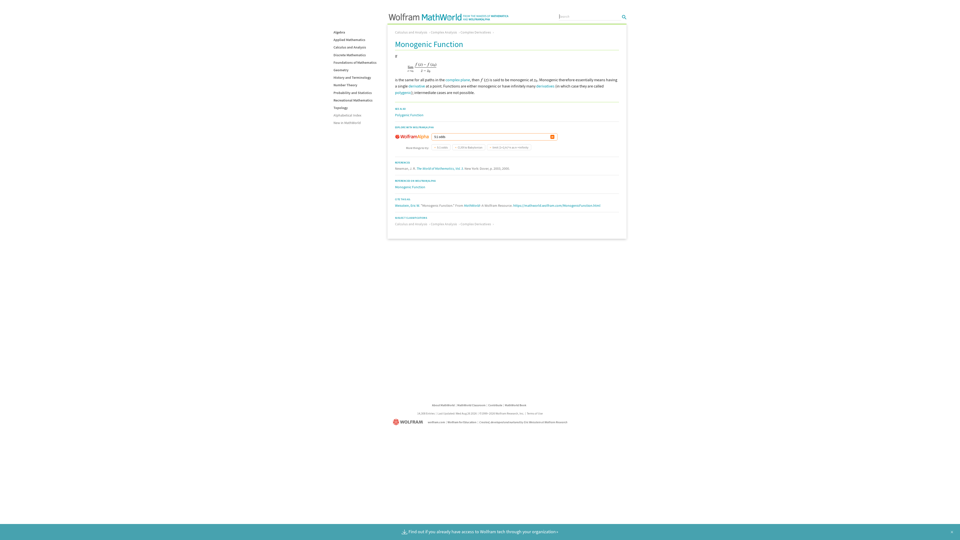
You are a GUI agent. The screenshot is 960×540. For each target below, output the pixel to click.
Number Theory (345, 85)
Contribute (495, 405)
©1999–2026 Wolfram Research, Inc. (501, 413)
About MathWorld (443, 405)
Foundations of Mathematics (355, 62)
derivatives (545, 86)
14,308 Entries (426, 413)
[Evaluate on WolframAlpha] (552, 136)
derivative (416, 86)
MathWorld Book (515, 405)
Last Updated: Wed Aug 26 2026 (457, 413)
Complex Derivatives (475, 32)
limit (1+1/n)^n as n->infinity (510, 147)
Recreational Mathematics (353, 100)
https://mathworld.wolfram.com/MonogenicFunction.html (556, 205)
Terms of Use (535, 413)
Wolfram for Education (462, 422)
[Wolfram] (409, 422)
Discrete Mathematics (350, 55)
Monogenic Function (410, 187)
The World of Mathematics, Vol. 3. (440, 168)
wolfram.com (436, 422)
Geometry (341, 70)
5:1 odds (442, 147)
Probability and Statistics (353, 92)
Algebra (339, 32)
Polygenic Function (409, 115)
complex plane (458, 79)
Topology (341, 108)
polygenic (403, 92)
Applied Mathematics (349, 40)
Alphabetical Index (347, 115)
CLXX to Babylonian (470, 147)
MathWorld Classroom (471, 405)
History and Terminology (352, 77)
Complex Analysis (444, 32)
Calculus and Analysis (350, 47)
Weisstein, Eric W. (407, 205)
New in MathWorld (347, 122)
